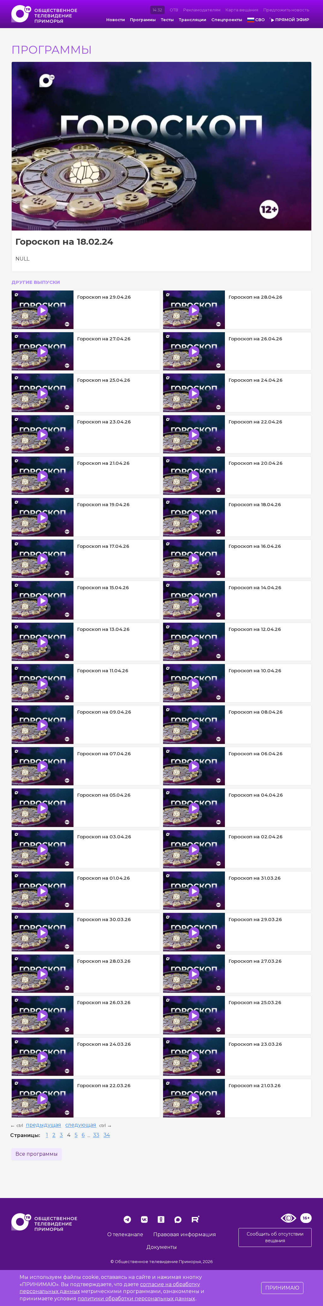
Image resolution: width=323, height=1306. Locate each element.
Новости (115, 19)
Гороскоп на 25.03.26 (255, 1002)
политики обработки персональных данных (136, 1299)
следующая (80, 1125)
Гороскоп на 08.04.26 (256, 712)
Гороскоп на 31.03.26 (255, 878)
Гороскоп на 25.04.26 (103, 380)
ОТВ (174, 10)
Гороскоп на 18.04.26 (255, 504)
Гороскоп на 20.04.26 (256, 463)
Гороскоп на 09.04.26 (104, 712)
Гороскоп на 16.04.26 (255, 546)
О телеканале (125, 1234)
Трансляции (192, 19)
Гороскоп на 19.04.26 (103, 504)
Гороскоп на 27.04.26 (104, 339)
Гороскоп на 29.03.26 (255, 919)
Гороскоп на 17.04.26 (103, 546)
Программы (143, 19)
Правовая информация (184, 1234)
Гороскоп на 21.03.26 (255, 1085)
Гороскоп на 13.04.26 (103, 629)
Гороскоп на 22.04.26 (255, 422)
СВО (260, 19)
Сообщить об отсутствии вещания (275, 1237)
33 (96, 1135)
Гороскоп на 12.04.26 (255, 629)
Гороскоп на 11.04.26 (102, 671)
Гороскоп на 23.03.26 (255, 1044)
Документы (161, 1247)
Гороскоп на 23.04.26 (104, 422)
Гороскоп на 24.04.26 (256, 380)
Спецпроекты (226, 19)
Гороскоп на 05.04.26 (104, 795)
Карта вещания (242, 10)
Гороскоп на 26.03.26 (104, 1002)
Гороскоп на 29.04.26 (104, 297)
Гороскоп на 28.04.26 (255, 297)
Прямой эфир (292, 19)
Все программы (36, 1154)
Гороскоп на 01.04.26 (103, 878)
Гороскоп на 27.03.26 (255, 961)
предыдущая (43, 1125)
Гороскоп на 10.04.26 (255, 671)
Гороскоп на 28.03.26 (104, 961)
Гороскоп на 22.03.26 (104, 1085)
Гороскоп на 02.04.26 (256, 837)
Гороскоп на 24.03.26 (104, 1044)
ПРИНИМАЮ (282, 1288)
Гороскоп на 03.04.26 (104, 837)
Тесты (167, 19)
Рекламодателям (201, 10)
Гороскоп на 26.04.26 (255, 339)
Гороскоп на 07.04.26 (104, 754)
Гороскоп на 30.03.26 (104, 919)
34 (106, 1135)
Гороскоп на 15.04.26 (103, 587)
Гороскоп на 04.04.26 (256, 795)
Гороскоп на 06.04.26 (256, 754)
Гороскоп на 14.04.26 (255, 587)
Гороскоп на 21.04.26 (103, 463)
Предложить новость (286, 10)
